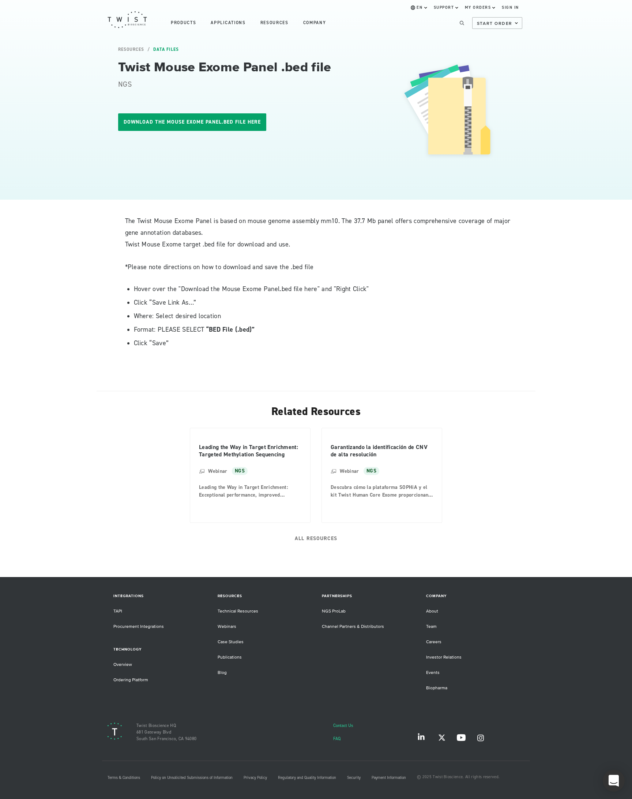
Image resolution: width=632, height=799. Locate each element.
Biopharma (436, 688)
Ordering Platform (130, 680)
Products (183, 23)
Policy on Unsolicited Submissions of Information (192, 777)
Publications (230, 657)
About (432, 611)
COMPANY (314, 23)
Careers (433, 642)
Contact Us (343, 725)
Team (431, 626)
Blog (222, 672)
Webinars (227, 626)
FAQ (337, 739)
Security (354, 777)
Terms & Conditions (124, 777)
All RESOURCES (316, 538)
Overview (122, 664)
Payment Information (389, 777)
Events (433, 672)
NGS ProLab (334, 611)
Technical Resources (238, 611)
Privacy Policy (255, 777)
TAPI (117, 611)
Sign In (510, 7)
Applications (228, 23)
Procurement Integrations (138, 626)
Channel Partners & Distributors (353, 626)
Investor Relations (444, 657)
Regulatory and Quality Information (307, 777)
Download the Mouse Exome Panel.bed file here (192, 122)
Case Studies (231, 642)
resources (274, 23)
